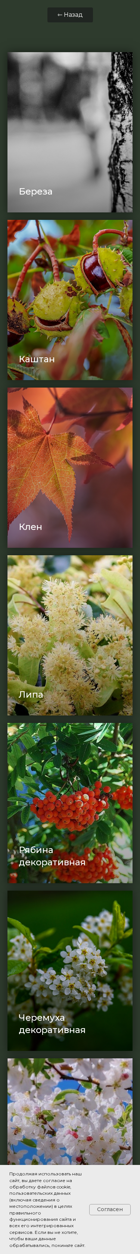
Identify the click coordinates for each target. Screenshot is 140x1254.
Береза (36, 191)
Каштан (37, 359)
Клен (30, 526)
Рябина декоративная (52, 855)
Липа (31, 694)
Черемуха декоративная (52, 1023)
